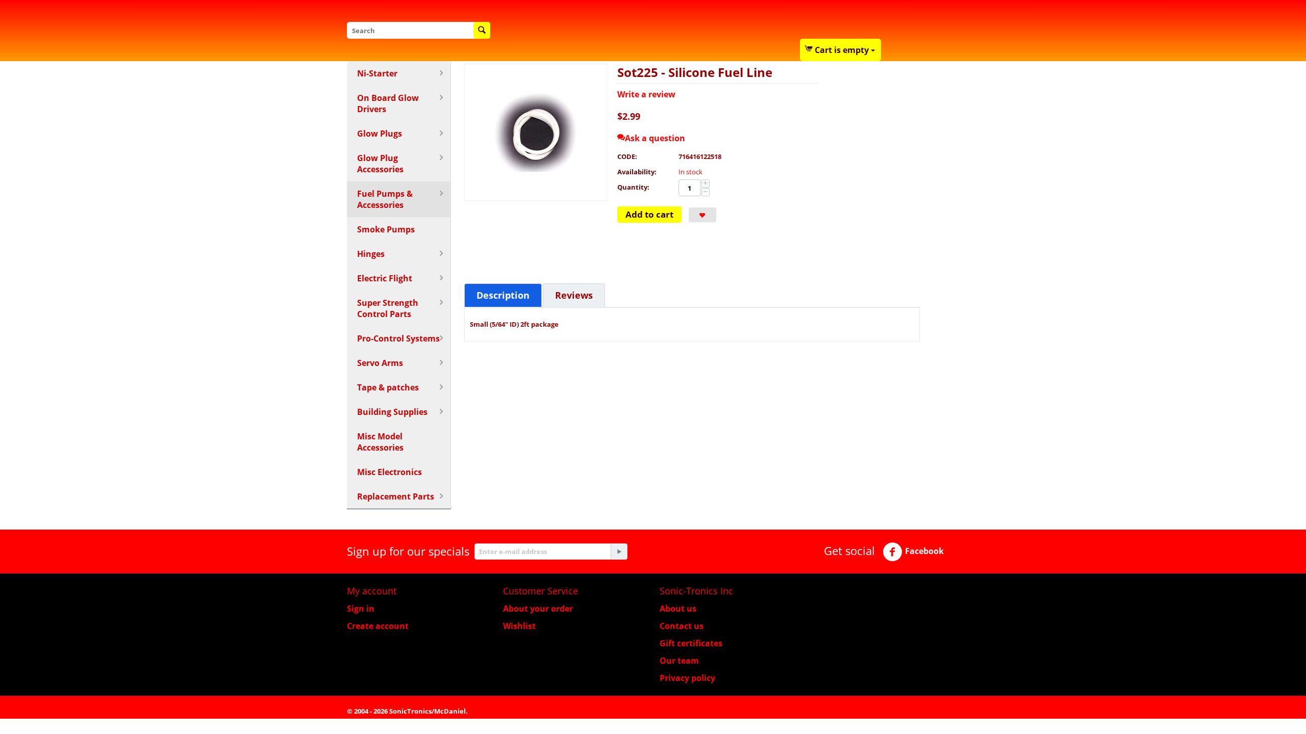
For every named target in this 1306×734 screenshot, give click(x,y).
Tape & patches (388, 387)
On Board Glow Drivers (388, 103)
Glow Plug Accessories (380, 163)
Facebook (924, 551)
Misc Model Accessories (380, 442)
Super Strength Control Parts (387, 308)
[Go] (619, 551)
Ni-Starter (377, 73)
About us (678, 608)
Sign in (360, 608)
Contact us (682, 626)
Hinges (371, 253)
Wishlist (519, 626)
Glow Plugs (379, 133)
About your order (538, 608)
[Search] (481, 30)
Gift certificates (691, 643)
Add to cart (649, 214)
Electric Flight (384, 278)
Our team (679, 660)
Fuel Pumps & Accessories (385, 199)
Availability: (637, 171)
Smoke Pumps (386, 229)
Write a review (646, 94)
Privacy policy (687, 678)
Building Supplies (392, 411)
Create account (378, 626)
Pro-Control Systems (398, 338)
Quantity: (633, 187)
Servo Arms (380, 363)
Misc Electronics (389, 472)
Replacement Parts (395, 496)
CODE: (627, 156)
